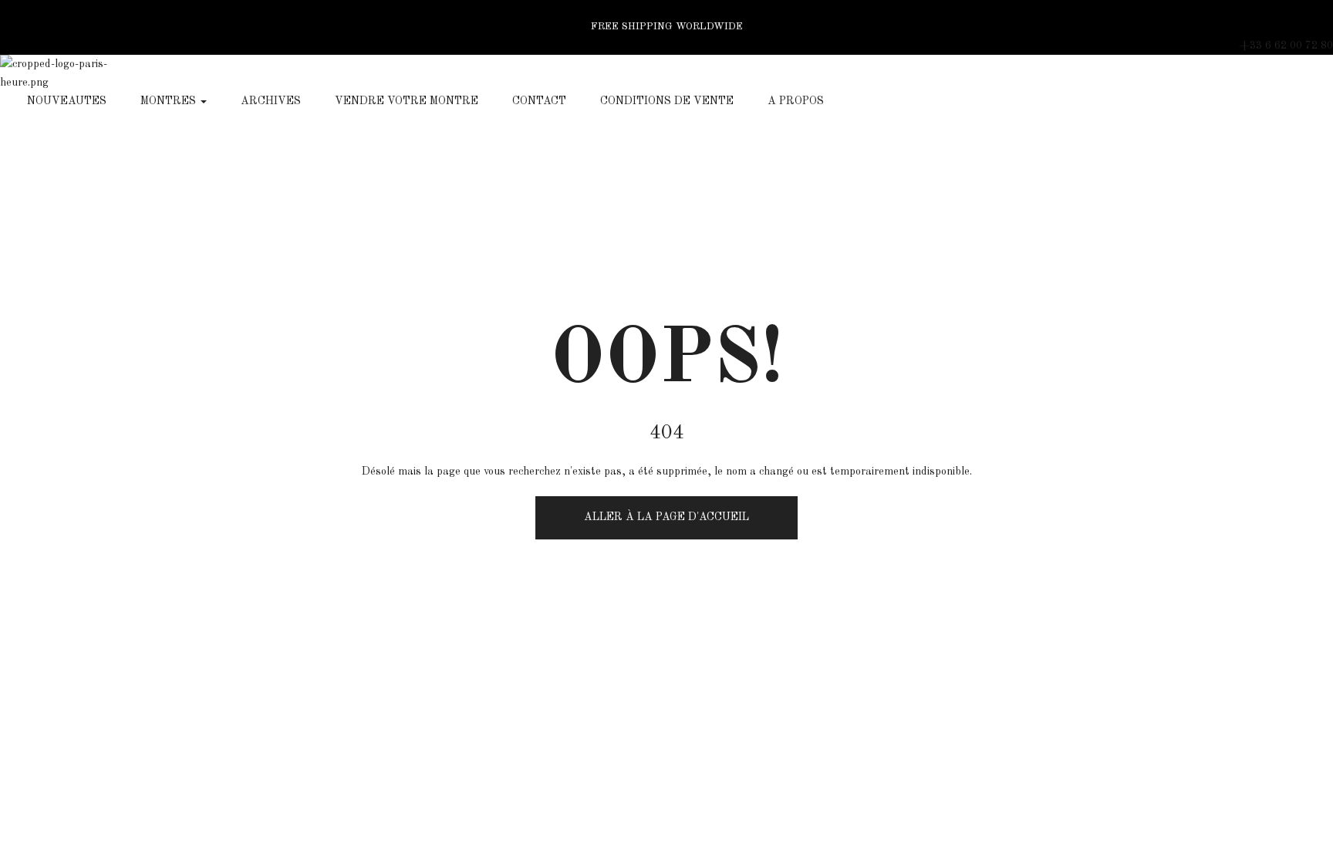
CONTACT (539, 101)
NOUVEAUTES (66, 101)
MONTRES (169, 101)
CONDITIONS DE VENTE (667, 101)
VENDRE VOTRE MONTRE (406, 101)
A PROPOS (796, 101)
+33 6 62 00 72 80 (1286, 45)
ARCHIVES (271, 101)
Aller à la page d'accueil (666, 517)
